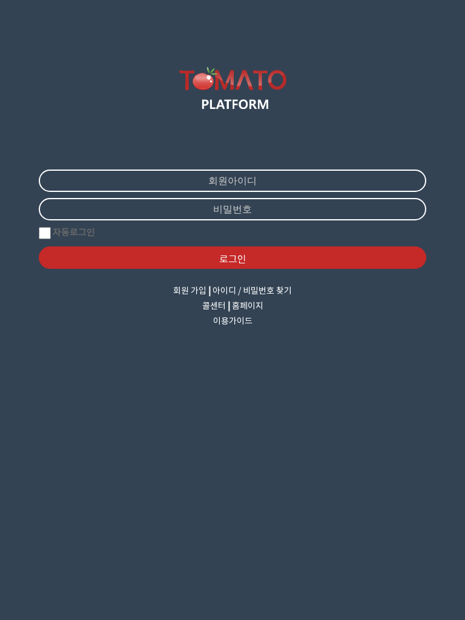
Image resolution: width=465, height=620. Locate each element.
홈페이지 (247, 306)
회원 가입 (189, 291)
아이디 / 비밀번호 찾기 (252, 291)
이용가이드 (232, 321)
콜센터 (214, 306)
